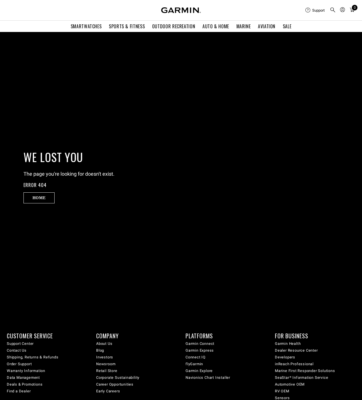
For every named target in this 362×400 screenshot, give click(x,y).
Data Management (23, 377)
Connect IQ (196, 357)
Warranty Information (26, 371)
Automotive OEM (290, 384)
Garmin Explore (199, 371)
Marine (243, 26)
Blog (100, 350)
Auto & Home (215, 26)
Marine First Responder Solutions (305, 371)
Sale (287, 26)
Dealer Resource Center (296, 350)
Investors (104, 357)
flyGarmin (194, 364)
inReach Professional (294, 364)
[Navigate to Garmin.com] (181, 10)
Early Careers (108, 391)
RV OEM (282, 391)
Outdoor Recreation (173, 26)
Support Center (20, 343)
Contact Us (17, 350)
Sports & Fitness (127, 26)
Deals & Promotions (24, 384)
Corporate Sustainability (117, 377)
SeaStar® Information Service (301, 377)
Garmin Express (200, 350)
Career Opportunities (114, 384)
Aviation (266, 26)
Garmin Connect (200, 343)
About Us (104, 343)
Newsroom (105, 364)
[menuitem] (315, 10)
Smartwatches (86, 26)
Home (39, 197)
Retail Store (106, 371)
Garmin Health (288, 343)
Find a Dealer (19, 391)
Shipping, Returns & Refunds (33, 357)
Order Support (19, 364)
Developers (285, 357)
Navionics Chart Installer (208, 377)
